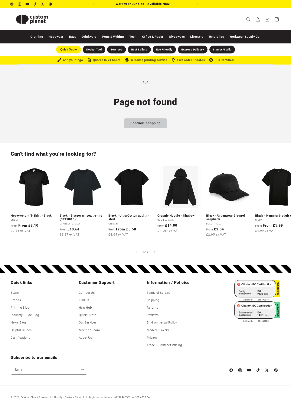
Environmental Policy (162, 322)
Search (16, 292)
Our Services (88, 322)
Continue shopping (145, 123)
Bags (72, 36)
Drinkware (89, 36)
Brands (16, 300)
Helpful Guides (21, 330)
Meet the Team (89, 330)
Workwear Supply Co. (244, 36)
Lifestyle (196, 36)
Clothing (36, 36)
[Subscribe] (82, 370)
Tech (132, 36)
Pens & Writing (113, 36)
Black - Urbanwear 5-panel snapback (225, 217)
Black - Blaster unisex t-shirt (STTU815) (81, 217)
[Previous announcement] (93, 4)
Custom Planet (29, 397)
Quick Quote (88, 314)
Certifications (20, 337)
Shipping (153, 300)
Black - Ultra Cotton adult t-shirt (128, 217)
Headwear (56, 36)
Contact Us (87, 292)
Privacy (152, 337)
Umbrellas (216, 36)
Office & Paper (152, 36)
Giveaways (177, 36)
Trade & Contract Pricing (164, 345)
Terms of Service (158, 292)
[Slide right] (155, 252)
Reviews (152, 314)
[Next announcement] (198, 4)
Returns (152, 307)
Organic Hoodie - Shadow (176, 215)
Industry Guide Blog (25, 314)
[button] (248, 19)
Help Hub (85, 307)
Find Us (84, 300)
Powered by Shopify (50, 397)
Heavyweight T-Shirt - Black (31, 215)
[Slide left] (136, 252)
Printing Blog (20, 307)
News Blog (18, 322)
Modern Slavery (158, 330)
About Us (85, 337)
